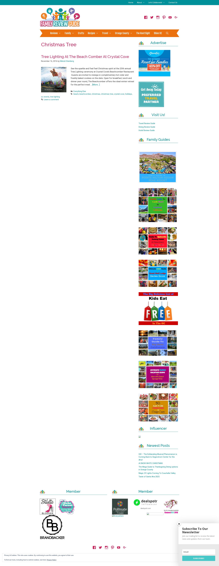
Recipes (91, 33)
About (139, 3)
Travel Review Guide (147, 123)
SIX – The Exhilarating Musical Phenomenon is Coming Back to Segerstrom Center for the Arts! (158, 457)
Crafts (81, 33)
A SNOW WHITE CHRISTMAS (151, 463)
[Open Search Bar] (167, 33)
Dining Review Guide (147, 127)
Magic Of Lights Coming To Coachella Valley (157, 473)
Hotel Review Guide (147, 130)
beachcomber (85, 94)
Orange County (122, 33)
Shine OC (158, 33)
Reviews (54, 33)
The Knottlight (143, 33)
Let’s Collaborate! (155, 3)
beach (76, 94)
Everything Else (80, 91)
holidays (128, 94)
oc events (45, 97)
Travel (105, 33)
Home (130, 3)
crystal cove (119, 94)
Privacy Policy (51, 560)
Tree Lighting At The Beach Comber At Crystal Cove (85, 57)
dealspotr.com (146, 508)
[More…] (96, 84)
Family (68, 33)
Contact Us (173, 3)
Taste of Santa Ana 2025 (149, 476)
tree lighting (55, 97)
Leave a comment (51, 100)
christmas (96, 94)
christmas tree (107, 94)
